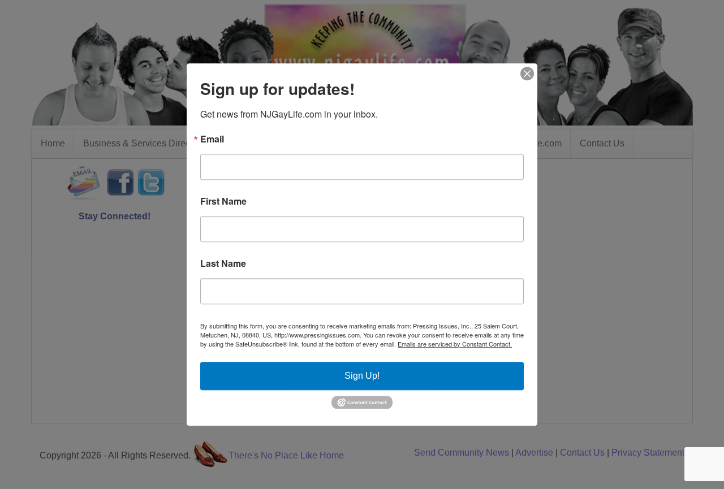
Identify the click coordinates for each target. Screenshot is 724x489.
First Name (223, 201)
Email (212, 139)
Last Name (223, 263)
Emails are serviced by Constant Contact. (455, 343)
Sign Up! (362, 375)
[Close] (527, 73)
